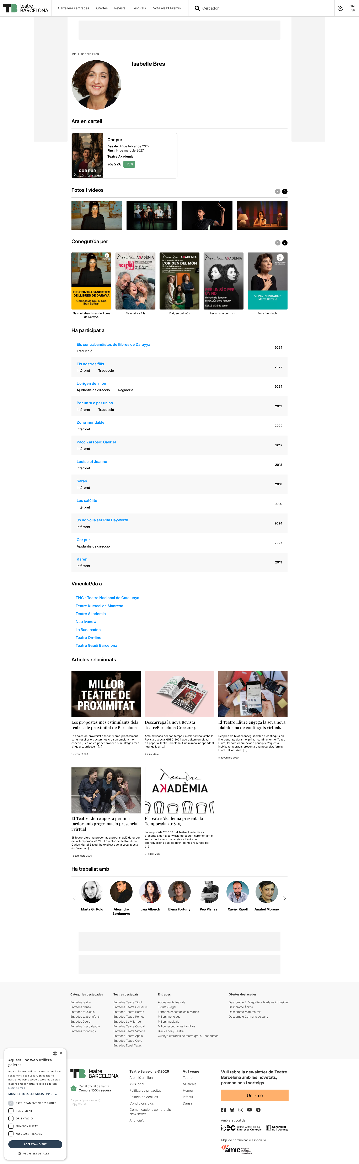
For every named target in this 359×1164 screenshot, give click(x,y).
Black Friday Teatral (171, 1031)
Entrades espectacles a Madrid (178, 1011)
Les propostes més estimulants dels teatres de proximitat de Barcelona (104, 724)
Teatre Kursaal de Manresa (99, 606)
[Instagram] (241, 1110)
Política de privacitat (145, 1090)
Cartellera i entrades (73, 8)
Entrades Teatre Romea (129, 1016)
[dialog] (35, 1104)
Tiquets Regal (167, 1007)
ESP (352, 10)
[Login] (340, 8)
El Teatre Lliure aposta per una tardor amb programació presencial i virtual (105, 823)
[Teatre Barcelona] (25, 8)
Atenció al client (141, 1077)
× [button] (60, 1053)
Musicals (189, 1084)
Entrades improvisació (85, 1026)
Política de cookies (143, 1097)
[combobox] (265, 8)
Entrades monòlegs (83, 1031)
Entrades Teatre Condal (129, 1026)
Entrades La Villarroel (127, 1021)
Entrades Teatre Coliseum (130, 1007)
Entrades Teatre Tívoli (127, 1002)
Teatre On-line (88, 637)
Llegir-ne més (16, 1088)
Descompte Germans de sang (248, 1016)
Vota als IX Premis (167, 8)
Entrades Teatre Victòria (129, 1031)
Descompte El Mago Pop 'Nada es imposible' (259, 1002)
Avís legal (136, 1084)
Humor (188, 1090)
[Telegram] (258, 1110)
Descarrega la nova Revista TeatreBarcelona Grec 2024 (170, 724)
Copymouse (78, 1104)
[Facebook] (223, 1110)
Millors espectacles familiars (176, 1026)
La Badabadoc (88, 630)
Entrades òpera (80, 1021)
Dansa (187, 1103)
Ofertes (102, 8)
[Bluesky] (232, 1110)
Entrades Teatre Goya (127, 1040)
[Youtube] (249, 1109)
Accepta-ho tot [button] (35, 1144)
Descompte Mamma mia (245, 1011)
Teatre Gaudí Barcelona (96, 645)
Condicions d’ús (141, 1103)
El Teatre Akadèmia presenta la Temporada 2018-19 (174, 820)
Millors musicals (168, 1021)
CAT (352, 6)
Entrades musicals (82, 1011)
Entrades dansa (80, 1007)
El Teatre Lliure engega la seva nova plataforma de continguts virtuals (251, 724)
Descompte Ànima (241, 1007)
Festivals (139, 8)
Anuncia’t (136, 1120)
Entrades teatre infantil (85, 1016)
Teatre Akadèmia (91, 614)
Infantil (188, 1097)
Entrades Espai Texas (127, 1045)
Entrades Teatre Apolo (128, 1036)
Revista (119, 8)
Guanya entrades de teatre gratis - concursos (188, 1036)
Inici (74, 54)
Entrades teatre (80, 1002)
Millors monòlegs (169, 1016)
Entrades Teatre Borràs (128, 1011)
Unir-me (255, 1095)
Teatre (188, 1077)
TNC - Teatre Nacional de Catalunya (107, 598)
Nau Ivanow (86, 621)
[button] (35, 1094)
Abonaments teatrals (171, 1002)
